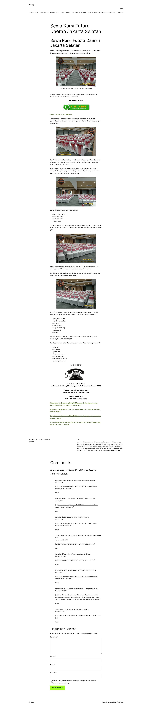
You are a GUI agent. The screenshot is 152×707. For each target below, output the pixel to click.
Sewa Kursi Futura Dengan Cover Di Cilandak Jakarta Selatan (75, 570)
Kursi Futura (46, 439)
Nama (52, 656)
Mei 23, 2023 (59, 572)
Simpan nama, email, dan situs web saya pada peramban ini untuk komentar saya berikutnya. (74, 682)
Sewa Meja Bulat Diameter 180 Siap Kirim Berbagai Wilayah (75, 480)
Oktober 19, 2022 (60, 556)
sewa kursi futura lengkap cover (112, 446)
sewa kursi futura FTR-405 (103, 444)
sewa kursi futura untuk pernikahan (109, 450)
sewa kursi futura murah (84, 448)
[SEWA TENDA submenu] (69, 12)
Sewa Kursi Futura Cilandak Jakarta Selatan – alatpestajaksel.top (76, 588)
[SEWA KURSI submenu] (58, 12)
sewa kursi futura (82, 442)
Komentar (54, 637)
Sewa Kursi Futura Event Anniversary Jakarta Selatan (73, 554)
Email (52, 664)
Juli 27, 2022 (59, 482)
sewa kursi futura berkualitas (97, 442)
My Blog (31, 5)
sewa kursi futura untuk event (89, 450)
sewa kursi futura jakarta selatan (92, 446)
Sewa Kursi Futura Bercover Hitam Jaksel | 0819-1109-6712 (75, 498)
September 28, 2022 (61, 540)
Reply (57, 492)
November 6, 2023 (61, 591)
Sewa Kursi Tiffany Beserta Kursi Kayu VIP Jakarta (72, 517)
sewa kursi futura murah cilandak (102, 448)
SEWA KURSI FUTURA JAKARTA (61, 114)
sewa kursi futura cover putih (86, 444)
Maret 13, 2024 (59, 611)
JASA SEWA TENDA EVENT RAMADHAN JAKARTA (72, 609)
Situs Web (53, 672)
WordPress (120, 702)
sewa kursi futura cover (113, 442)
